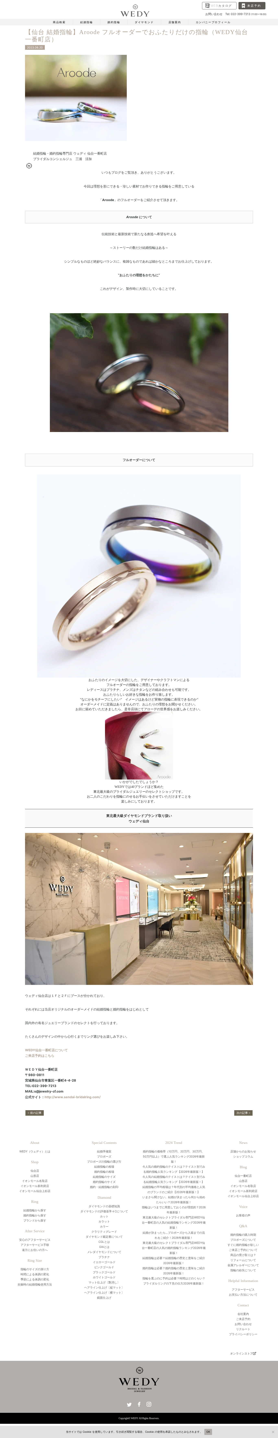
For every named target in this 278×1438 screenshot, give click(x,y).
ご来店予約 (243, 1319)
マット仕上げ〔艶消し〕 (104, 1282)
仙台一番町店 (243, 1175)
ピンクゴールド (104, 1267)
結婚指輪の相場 (104, 1166)
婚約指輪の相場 (104, 1171)
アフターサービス (243, 1289)
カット (104, 1216)
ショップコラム (243, 1156)
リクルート (243, 1329)
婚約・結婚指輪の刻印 (104, 1187)
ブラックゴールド (104, 1272)
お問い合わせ (243, 1324)
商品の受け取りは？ (243, 1255)
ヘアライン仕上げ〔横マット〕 (104, 1292)
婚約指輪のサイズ (104, 1182)
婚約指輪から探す (34, 1215)
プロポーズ (104, 1156)
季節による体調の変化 (35, 1279)
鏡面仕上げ (104, 1297)
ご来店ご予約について (243, 1250)
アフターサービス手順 (35, 1244)
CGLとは (104, 1241)
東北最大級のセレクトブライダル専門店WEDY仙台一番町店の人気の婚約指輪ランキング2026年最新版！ (174, 1248)
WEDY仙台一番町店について (46, 1050)
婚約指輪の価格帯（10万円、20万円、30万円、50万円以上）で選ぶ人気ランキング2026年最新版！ (174, 1156)
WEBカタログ (221, 5)
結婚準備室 (104, 1151)
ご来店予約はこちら (39, 1056)
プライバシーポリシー (243, 1334)
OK (208, 1431)
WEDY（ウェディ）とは (34, 1151)
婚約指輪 (113, 22)
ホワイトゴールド (104, 1277)
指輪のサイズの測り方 (35, 1269)
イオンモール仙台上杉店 (34, 1191)
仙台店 (35, 1170)
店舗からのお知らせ (243, 1151)
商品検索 (59, 22)
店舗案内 (175, 22)
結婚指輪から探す (34, 1210)
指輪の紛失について (243, 1270)
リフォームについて (243, 1260)
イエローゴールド (104, 1262)
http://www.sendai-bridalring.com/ (73, 1097)
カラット (104, 1221)
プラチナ (104, 1257)
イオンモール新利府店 (35, 1186)
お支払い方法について (243, 1294)
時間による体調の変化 (35, 1274)
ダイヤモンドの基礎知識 (104, 1206)
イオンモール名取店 (35, 1180)
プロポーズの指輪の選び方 (104, 1161)
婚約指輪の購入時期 (243, 1234)
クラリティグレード (104, 1231)
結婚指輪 (86, 22)
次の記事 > (243, 1112)
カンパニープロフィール (213, 22)
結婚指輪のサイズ (104, 1176)
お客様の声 (243, 1215)
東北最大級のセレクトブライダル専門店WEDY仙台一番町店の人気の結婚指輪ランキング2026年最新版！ (174, 1222)
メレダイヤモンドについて (104, 1252)
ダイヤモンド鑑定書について (104, 1236)
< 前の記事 (35, 1112)
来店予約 (254, 5)
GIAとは (104, 1247)
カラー (104, 1226)
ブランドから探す (34, 1220)
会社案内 (243, 1314)
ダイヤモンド (144, 22)
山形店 (35, 1175)
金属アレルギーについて (243, 1265)
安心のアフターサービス (34, 1239)
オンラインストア (241, 1353)
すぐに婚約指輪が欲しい (243, 1244)
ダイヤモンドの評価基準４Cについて (104, 1211)
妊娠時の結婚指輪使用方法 (35, 1284)
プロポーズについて (243, 1239)
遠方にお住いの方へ (35, 1250)
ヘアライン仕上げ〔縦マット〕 (104, 1287)
